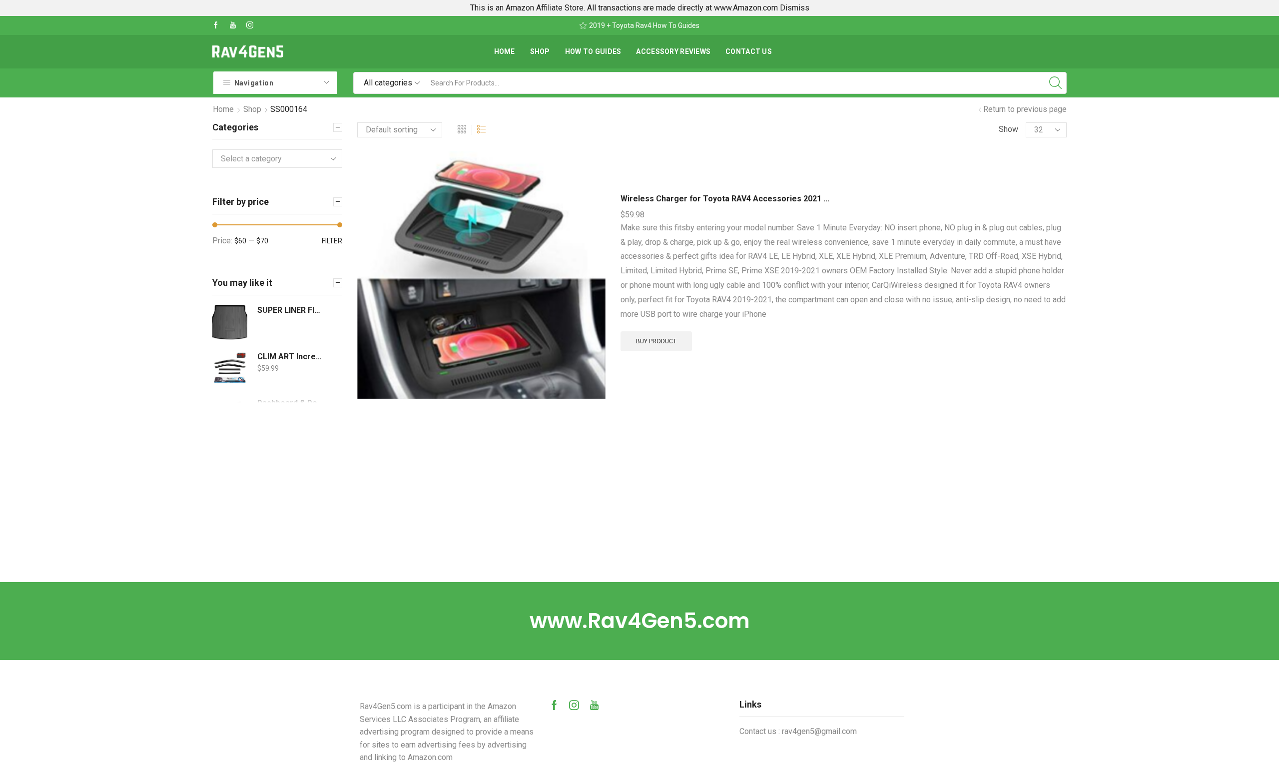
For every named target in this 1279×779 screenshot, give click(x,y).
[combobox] (277, 158)
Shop (540, 51)
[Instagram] (249, 25)
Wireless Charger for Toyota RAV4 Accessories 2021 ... (725, 198)
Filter (332, 241)
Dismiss (794, 7)
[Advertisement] (639, 507)
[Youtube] (232, 25)
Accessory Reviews (673, 51)
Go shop (708, 25)
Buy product (656, 341)
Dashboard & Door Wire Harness (291, 403)
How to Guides (593, 51)
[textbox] (270, 159)
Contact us (748, 51)
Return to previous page (1025, 109)
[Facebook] (215, 25)
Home (504, 51)
